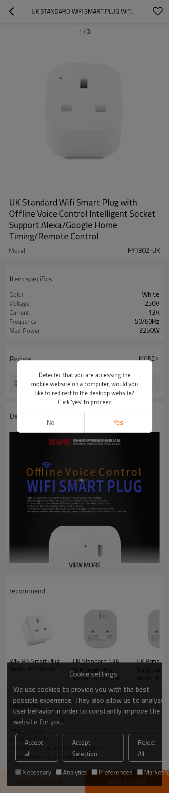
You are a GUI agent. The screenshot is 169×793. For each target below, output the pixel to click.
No (51, 422)
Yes (118, 422)
